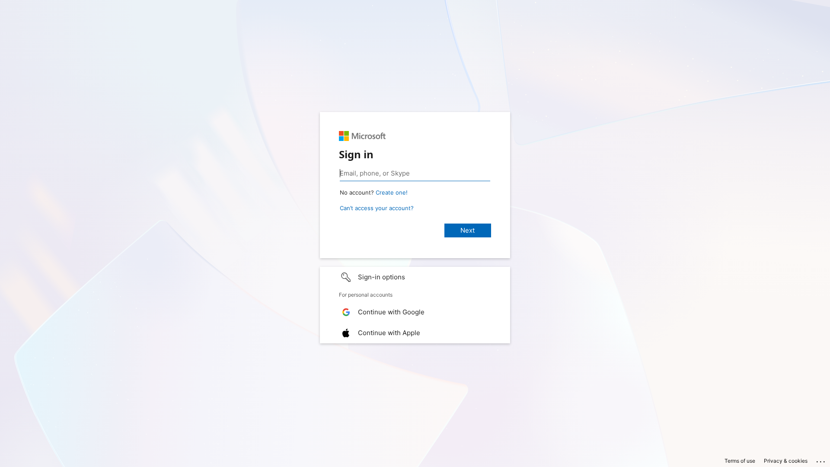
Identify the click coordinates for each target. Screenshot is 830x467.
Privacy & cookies (786, 460)
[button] (415, 277)
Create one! (392, 192)
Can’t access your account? (377, 208)
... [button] (821, 459)
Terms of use (740, 460)
